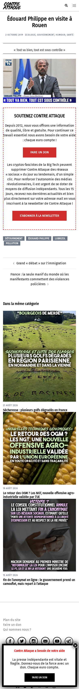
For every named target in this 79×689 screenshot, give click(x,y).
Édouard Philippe (38, 238)
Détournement (13, 238)
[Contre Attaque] (12, 5)
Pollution (12, 243)
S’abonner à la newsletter (39, 215)
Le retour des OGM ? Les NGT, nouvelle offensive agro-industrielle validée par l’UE (39, 495)
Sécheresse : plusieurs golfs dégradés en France (35, 410)
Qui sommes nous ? (17, 629)
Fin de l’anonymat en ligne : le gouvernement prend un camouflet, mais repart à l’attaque (39, 582)
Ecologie (30, 35)
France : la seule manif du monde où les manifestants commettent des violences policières (39, 279)
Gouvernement (45, 35)
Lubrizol (60, 238)
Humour (60, 35)
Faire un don (12, 625)
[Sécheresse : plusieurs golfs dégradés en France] (39, 356)
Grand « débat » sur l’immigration (41, 263)
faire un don (39, 152)
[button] (66, 5)
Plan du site (11, 620)
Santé (70, 35)
